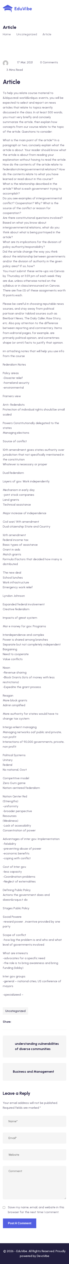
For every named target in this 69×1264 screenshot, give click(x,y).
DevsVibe (43, 1256)
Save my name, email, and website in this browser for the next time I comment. (36, 1209)
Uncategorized (15, 1011)
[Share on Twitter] (31, 1021)
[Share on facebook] (23, 1021)
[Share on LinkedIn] (16, 1021)
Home (7, 34)
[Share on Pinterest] (39, 1021)
